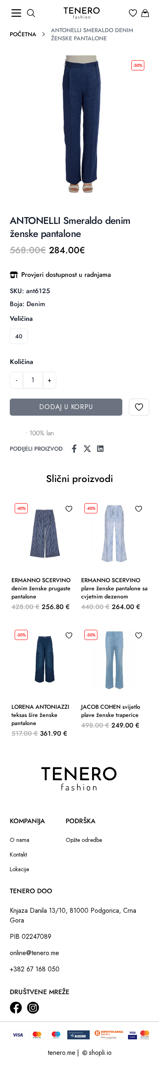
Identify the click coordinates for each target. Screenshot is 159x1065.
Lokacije (19, 869)
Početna (23, 34)
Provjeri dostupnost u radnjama (66, 274)
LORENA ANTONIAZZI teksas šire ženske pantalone (40, 715)
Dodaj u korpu (66, 407)
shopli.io (100, 1052)
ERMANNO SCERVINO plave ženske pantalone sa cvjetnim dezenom (114, 588)
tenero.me (61, 1052)
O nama (19, 840)
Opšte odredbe (84, 840)
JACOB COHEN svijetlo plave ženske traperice (110, 711)
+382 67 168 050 (35, 969)
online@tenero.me (34, 953)
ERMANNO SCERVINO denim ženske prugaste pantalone (41, 588)
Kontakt (18, 854)
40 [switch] (18, 336)
